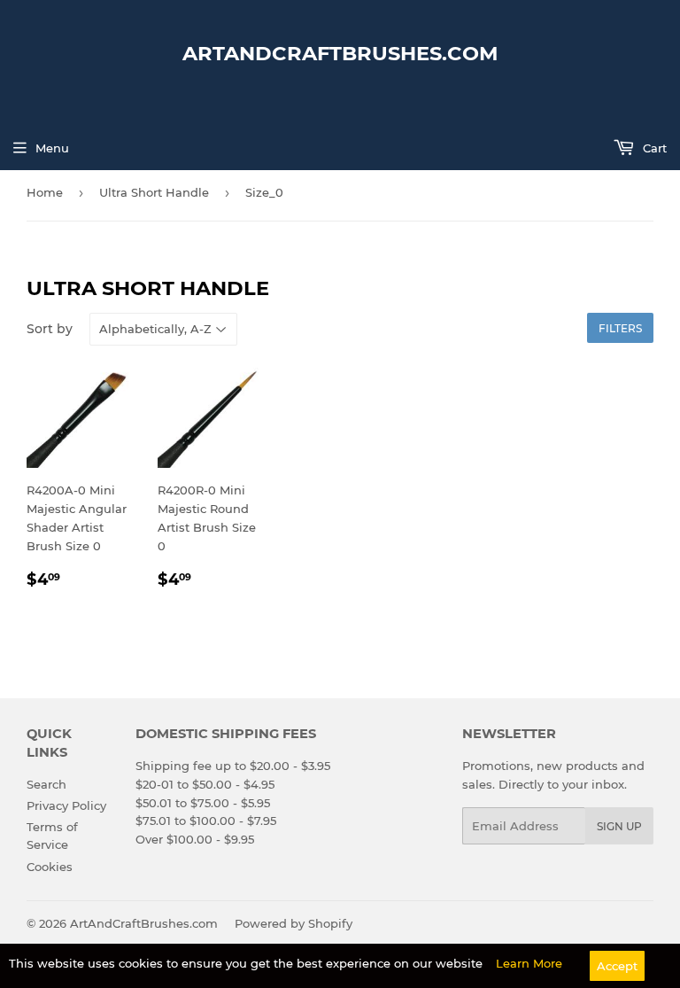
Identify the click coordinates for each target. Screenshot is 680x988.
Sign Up (619, 826)
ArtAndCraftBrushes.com (340, 53)
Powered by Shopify (293, 923)
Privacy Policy (66, 805)
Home (45, 192)
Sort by (50, 329)
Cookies (50, 867)
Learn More (529, 963)
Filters (620, 328)
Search (46, 784)
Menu (52, 148)
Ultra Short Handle (154, 192)
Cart (653, 148)
